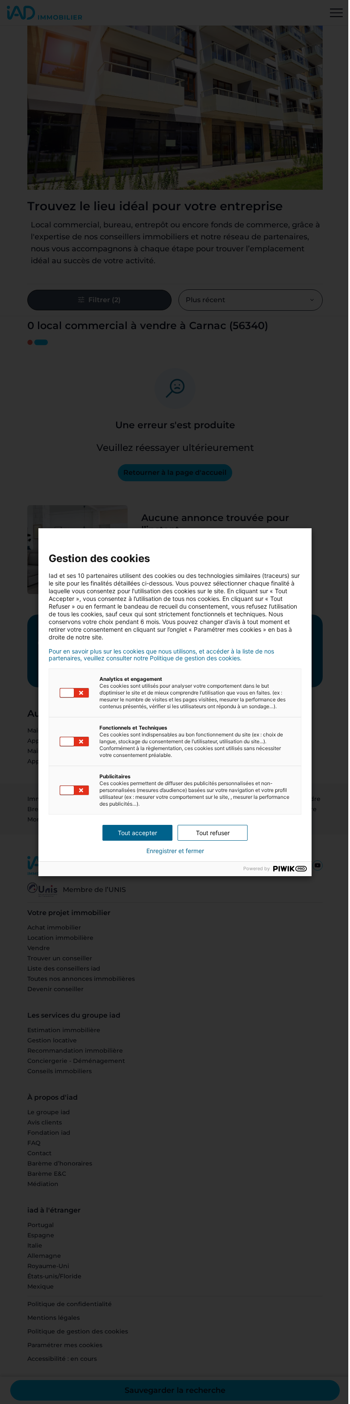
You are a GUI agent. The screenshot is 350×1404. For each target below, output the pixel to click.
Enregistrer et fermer (175, 851)
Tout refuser (213, 832)
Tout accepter (137, 832)
